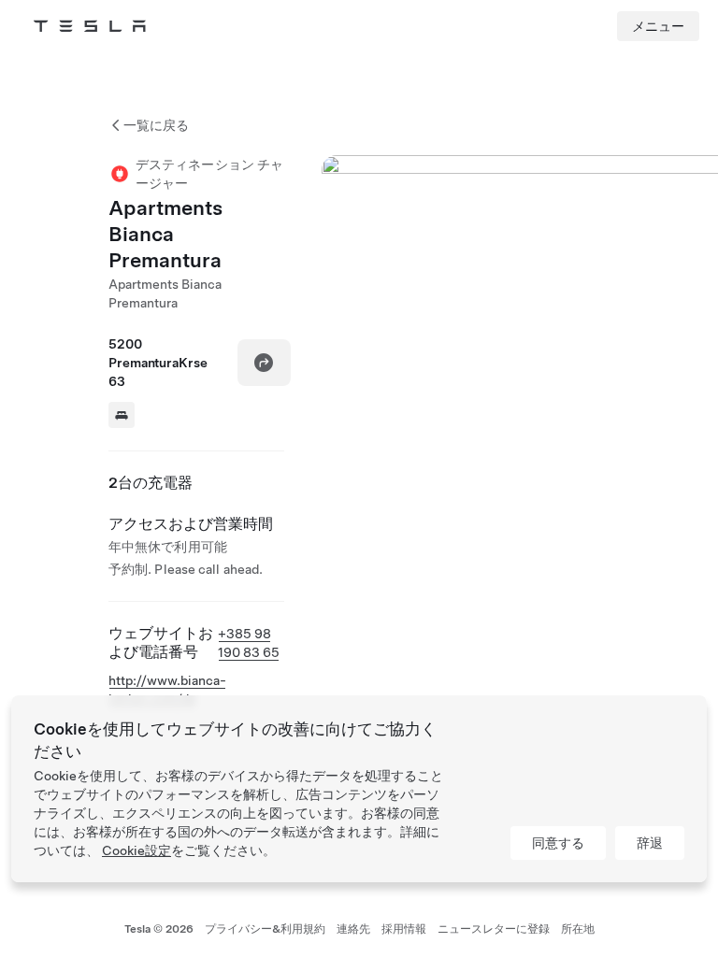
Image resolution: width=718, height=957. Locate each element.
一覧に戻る (156, 125)
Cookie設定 (136, 850)
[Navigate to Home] (90, 26)
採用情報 (403, 929)
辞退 (650, 843)
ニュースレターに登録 (494, 929)
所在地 (578, 929)
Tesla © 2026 (159, 929)
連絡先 (353, 929)
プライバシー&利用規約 (265, 929)
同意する (558, 843)
